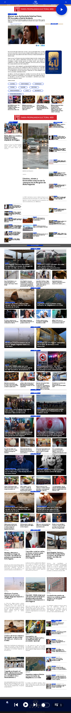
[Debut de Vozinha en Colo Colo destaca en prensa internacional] (48, 624)
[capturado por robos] (48, 677)
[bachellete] (48, 659)
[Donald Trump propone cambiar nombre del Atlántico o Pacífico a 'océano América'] (48, 668)
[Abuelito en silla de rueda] (51, 137)
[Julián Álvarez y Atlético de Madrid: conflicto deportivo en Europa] (48, 650)
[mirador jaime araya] (51, 150)
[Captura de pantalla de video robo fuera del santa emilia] (6, 220)
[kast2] (48, 641)
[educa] (48, 632)
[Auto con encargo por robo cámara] (6, 226)
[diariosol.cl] (5, 2)
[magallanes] (51, 234)
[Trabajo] (51, 210)
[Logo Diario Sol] (35, 3)
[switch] (45, 705)
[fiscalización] (51, 125)
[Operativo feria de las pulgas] (6, 233)
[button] (12, 84)
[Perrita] (6, 240)
